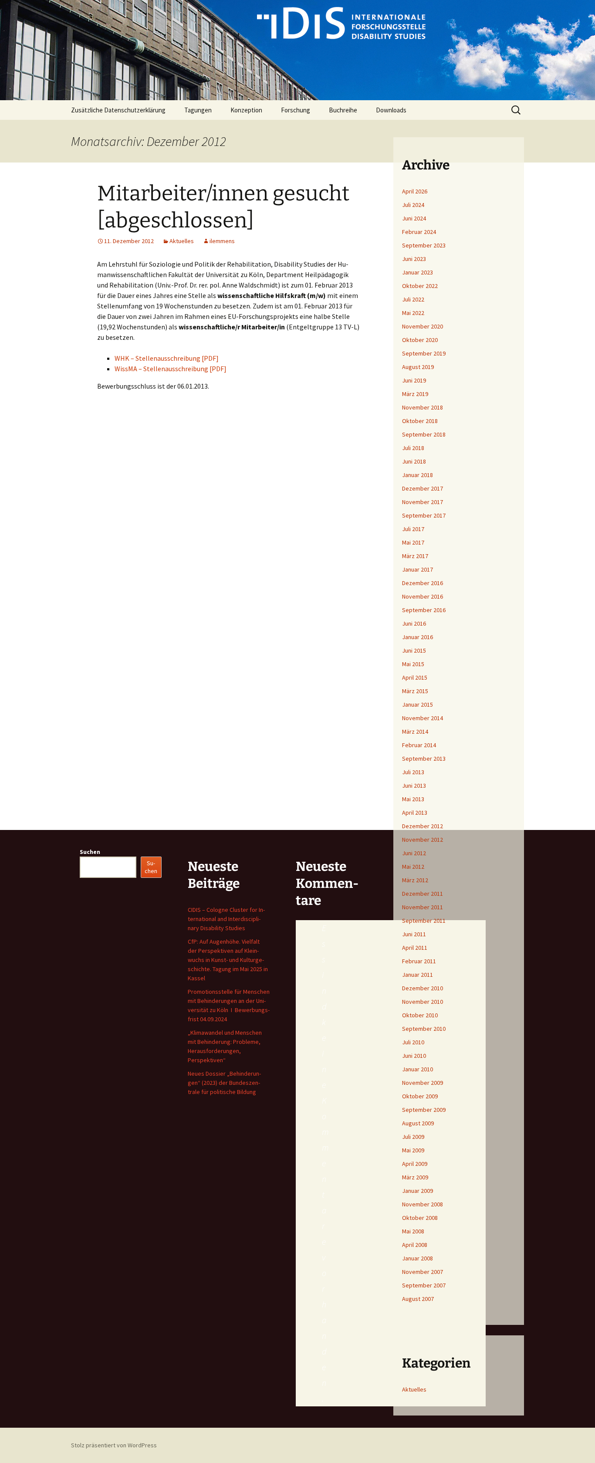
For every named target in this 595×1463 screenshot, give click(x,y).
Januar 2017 (417, 569)
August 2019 (418, 367)
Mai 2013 (413, 799)
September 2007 (424, 1285)
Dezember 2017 (422, 488)
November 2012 (422, 839)
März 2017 (415, 556)
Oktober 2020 (420, 340)
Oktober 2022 (420, 286)
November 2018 (422, 407)
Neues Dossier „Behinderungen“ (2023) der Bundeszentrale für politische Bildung (224, 1083)
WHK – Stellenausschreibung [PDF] (167, 358)
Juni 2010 (414, 1056)
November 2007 (422, 1272)
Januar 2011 (417, 975)
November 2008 (422, 1204)
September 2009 (424, 1110)
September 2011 (424, 921)
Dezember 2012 (422, 826)
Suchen (90, 852)
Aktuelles (181, 241)
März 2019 (415, 394)
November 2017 (422, 502)
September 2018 (424, 434)
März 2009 (415, 1177)
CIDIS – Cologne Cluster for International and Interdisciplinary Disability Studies (226, 919)
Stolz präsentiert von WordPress (114, 1445)
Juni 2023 (414, 259)
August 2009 (418, 1123)
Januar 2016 (417, 637)
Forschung (295, 110)
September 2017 (424, 515)
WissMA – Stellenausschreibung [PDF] (171, 368)
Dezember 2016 (422, 583)
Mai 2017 (413, 542)
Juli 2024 (413, 205)
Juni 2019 (414, 380)
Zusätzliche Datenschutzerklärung (118, 110)
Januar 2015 (417, 704)
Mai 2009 (413, 1150)
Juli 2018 (413, 448)
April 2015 (414, 677)
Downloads (391, 110)
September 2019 (424, 353)
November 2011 (422, 907)
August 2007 (418, 1299)
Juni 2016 (414, 623)
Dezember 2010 (422, 988)
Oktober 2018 (420, 421)
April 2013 (414, 812)
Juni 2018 (414, 461)
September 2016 (424, 610)
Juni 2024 (414, 218)
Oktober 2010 (420, 1015)
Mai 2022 (413, 313)
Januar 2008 (417, 1258)
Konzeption (246, 110)
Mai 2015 (413, 664)
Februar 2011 (419, 961)
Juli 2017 (413, 529)
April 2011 (414, 948)
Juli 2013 (413, 772)
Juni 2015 (414, 650)
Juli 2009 (413, 1137)
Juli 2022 (413, 299)
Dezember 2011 (422, 893)
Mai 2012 (413, 866)
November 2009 (422, 1083)
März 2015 (415, 691)
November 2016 (422, 596)
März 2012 (415, 880)
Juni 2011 (414, 934)
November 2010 (422, 1002)
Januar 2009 (417, 1191)
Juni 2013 (414, 785)
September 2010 (424, 1029)
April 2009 (414, 1164)
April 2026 (414, 191)
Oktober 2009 (420, 1096)
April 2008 (414, 1245)
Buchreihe (343, 110)
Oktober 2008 (420, 1218)
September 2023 (424, 245)
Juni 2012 (414, 853)
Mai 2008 (413, 1231)
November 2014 (422, 718)
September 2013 (424, 758)
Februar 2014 (419, 745)
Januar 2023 (417, 272)
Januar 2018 (417, 475)
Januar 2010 (417, 1069)
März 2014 (415, 731)
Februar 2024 (419, 232)
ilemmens (222, 241)
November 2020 (422, 326)
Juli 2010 (413, 1042)
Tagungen (198, 110)
